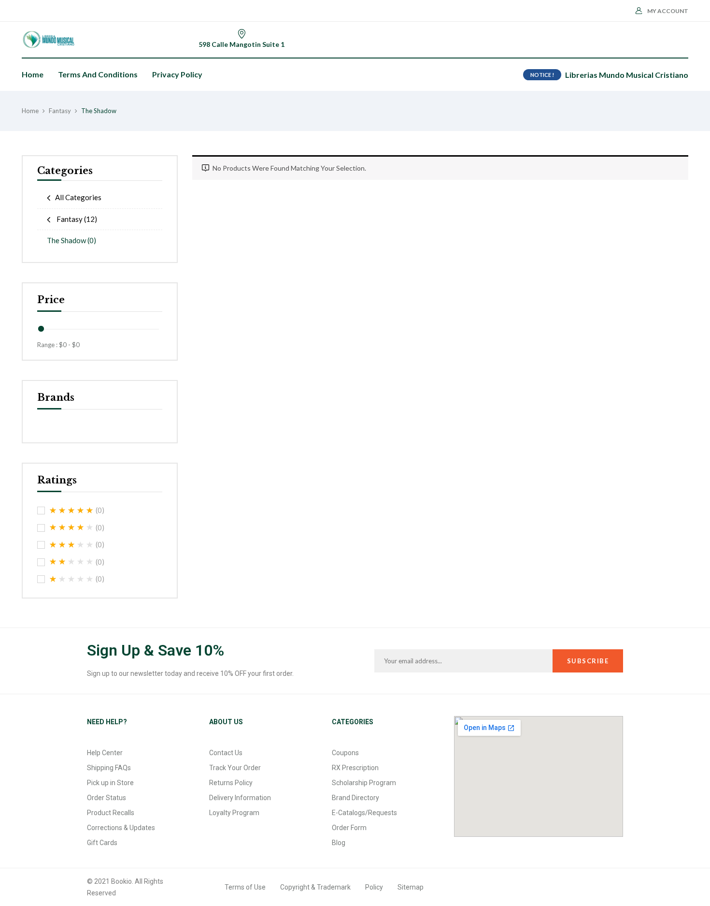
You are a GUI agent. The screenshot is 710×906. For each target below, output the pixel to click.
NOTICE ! (542, 75)
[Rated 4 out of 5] (71, 527)
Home (30, 111)
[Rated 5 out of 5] (71, 510)
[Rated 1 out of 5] (71, 579)
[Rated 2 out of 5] (71, 562)
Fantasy (60, 111)
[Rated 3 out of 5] (71, 545)
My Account (667, 11)
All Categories (78, 197)
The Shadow (71, 240)
